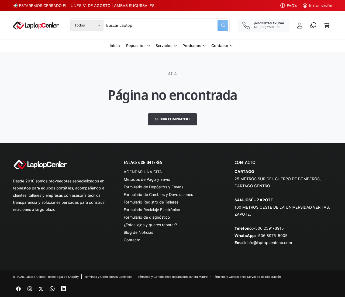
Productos (191, 45)
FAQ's (292, 5)
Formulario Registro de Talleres (151, 202)
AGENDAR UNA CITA (143, 171)
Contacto (219, 45)
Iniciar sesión (320, 5)
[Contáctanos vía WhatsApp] (313, 25)
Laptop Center (35, 277)
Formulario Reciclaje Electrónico (152, 209)
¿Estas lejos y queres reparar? (150, 224)
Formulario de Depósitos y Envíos (154, 187)
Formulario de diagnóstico (147, 217)
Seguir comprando (172, 119)
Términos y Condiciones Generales (108, 277)
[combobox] (167, 25)
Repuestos (136, 45)
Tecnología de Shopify (63, 277)
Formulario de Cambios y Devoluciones (158, 194)
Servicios (164, 45)
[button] (326, 25)
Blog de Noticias (138, 232)
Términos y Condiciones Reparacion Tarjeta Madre (173, 277)
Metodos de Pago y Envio (147, 179)
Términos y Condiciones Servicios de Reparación (247, 277)
